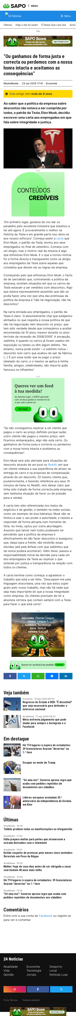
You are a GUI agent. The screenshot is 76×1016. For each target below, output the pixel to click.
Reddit (52, 464)
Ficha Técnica (10, 1000)
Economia (51, 83)
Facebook (45, 915)
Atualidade (28, 716)
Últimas (11, 820)
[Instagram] (15, 989)
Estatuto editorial (31, 1000)
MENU (34, 5)
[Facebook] (38, 989)
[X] (61, 989)
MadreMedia (11, 83)
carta (59, 238)
